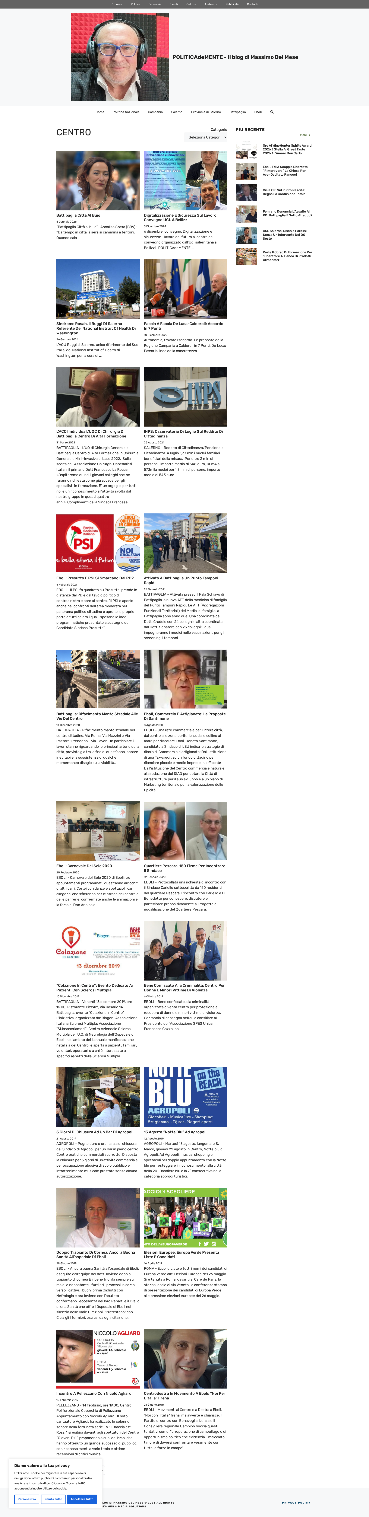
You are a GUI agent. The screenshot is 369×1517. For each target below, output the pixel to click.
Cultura (191, 4)
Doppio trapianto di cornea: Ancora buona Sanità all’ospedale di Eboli (95, 1254)
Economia (155, 4)
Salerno (177, 112)
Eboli (258, 112)
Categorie (219, 129)
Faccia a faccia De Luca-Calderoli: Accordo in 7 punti (183, 326)
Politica (135, 4)
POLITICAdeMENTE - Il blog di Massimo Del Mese (235, 57)
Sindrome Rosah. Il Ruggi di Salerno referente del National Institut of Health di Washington (96, 328)
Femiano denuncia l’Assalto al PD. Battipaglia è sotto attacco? (287, 213)
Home (99, 112)
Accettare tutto (82, 1499)
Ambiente (211, 4)
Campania (155, 112)
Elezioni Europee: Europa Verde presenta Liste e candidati (181, 1254)
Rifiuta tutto (53, 1499)
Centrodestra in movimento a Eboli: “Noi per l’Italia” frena (184, 1395)
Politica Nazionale (126, 112)
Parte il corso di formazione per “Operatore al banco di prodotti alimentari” (287, 256)
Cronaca (117, 4)
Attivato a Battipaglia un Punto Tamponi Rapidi (181, 580)
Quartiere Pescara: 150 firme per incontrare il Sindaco (184, 868)
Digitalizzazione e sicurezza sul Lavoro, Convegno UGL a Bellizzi (181, 217)
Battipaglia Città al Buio (78, 215)
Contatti (252, 4)
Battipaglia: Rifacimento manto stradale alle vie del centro (97, 716)
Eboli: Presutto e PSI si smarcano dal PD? (95, 578)
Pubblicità (232, 4)
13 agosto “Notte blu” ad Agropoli (175, 1132)
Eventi (174, 4)
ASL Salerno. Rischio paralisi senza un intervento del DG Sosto (285, 234)
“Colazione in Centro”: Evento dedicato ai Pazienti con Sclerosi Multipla (94, 987)
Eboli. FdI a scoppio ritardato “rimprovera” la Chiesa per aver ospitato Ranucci (285, 170)
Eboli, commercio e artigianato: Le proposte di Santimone (185, 716)
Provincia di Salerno (206, 112)
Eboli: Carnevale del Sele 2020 (84, 866)
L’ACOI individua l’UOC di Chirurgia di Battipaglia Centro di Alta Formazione (91, 434)
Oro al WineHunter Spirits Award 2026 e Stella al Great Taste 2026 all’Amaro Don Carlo (287, 149)
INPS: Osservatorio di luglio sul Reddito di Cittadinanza (183, 434)
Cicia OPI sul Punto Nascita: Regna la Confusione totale (284, 192)
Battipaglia (238, 112)
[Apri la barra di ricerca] (272, 112)
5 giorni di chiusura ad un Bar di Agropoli (94, 1132)
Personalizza (27, 1499)
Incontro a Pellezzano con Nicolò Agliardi (94, 1393)
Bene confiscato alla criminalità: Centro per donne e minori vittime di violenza (184, 987)
